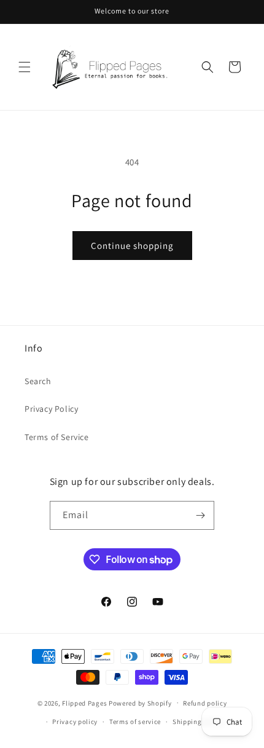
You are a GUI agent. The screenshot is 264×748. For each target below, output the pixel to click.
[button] (24, 67)
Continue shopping (132, 245)
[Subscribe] (200, 515)
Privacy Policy (51, 408)
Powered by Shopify (140, 702)
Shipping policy (198, 721)
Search (38, 381)
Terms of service (135, 721)
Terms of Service (57, 437)
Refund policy (205, 703)
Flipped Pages (84, 702)
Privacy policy (75, 721)
